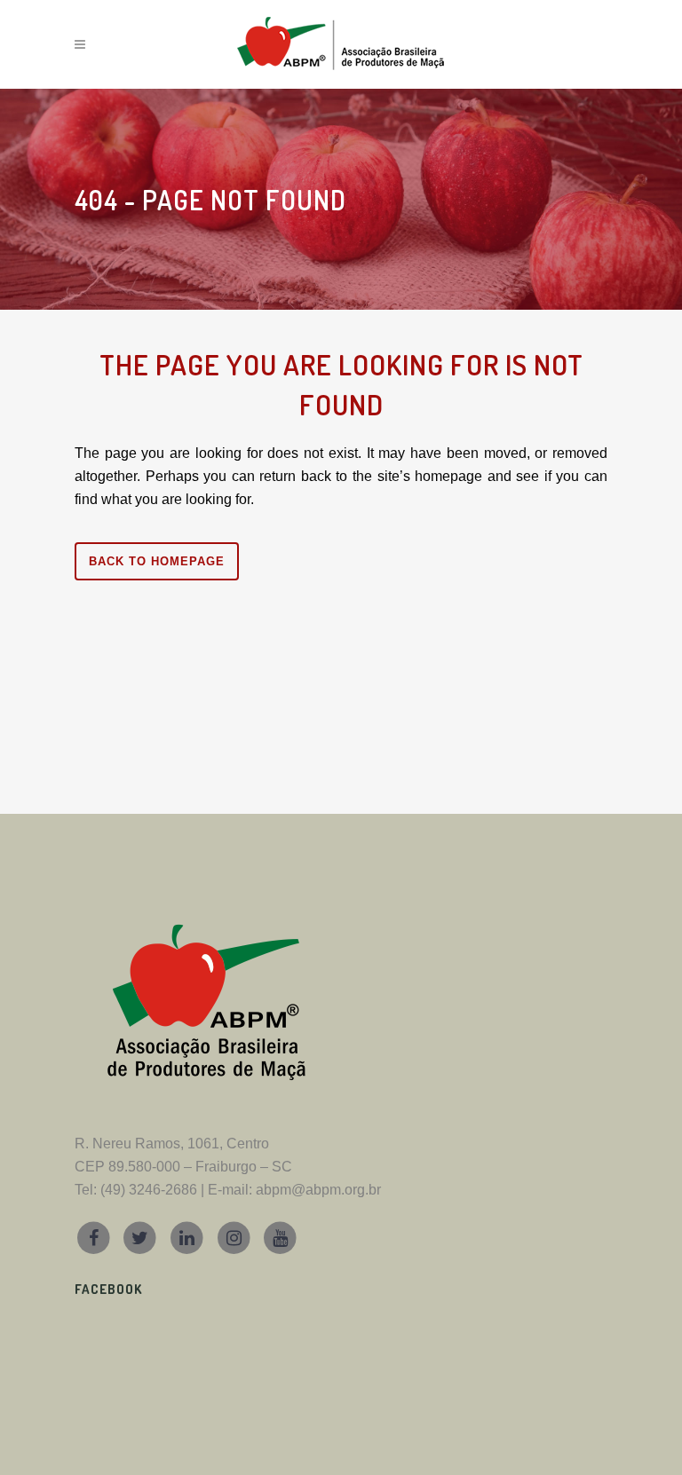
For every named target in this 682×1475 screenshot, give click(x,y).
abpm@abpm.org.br (318, 1189)
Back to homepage (157, 561)
